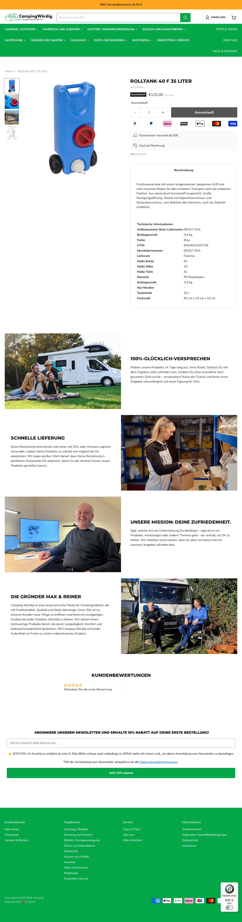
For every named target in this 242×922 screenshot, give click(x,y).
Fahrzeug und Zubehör (61, 29)
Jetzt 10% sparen (121, 772)
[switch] (229, 907)
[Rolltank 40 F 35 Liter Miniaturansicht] (11, 86)
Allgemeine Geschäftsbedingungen (204, 835)
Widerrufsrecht (191, 829)
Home (9, 71)
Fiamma (139, 87)
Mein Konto (12, 829)
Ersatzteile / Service (173, 40)
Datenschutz (190, 840)
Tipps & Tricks (226, 29)
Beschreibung (183, 170)
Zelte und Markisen (109, 40)
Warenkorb (12, 835)
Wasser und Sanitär (47, 40)
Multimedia (141, 40)
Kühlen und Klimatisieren (163, 29)
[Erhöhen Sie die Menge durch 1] (163, 112)
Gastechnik (14, 40)
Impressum (189, 846)
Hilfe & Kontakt (225, 51)
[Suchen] (185, 17)
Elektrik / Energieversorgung (111, 29)
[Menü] (236, 884)
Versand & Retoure (16, 840)
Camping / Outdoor (20, 29)
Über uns (230, 40)
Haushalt (79, 40)
